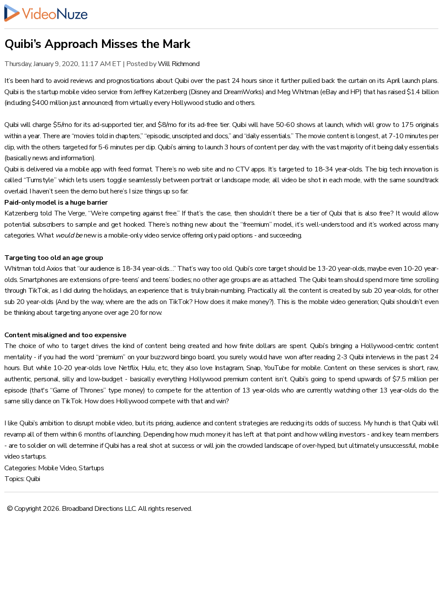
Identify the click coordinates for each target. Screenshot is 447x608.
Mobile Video (57, 468)
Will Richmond (179, 64)
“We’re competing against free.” (133, 213)
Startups (91, 468)
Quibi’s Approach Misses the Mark (97, 44)
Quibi (33, 479)
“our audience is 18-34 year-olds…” (126, 268)
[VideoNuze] (221, 13)
